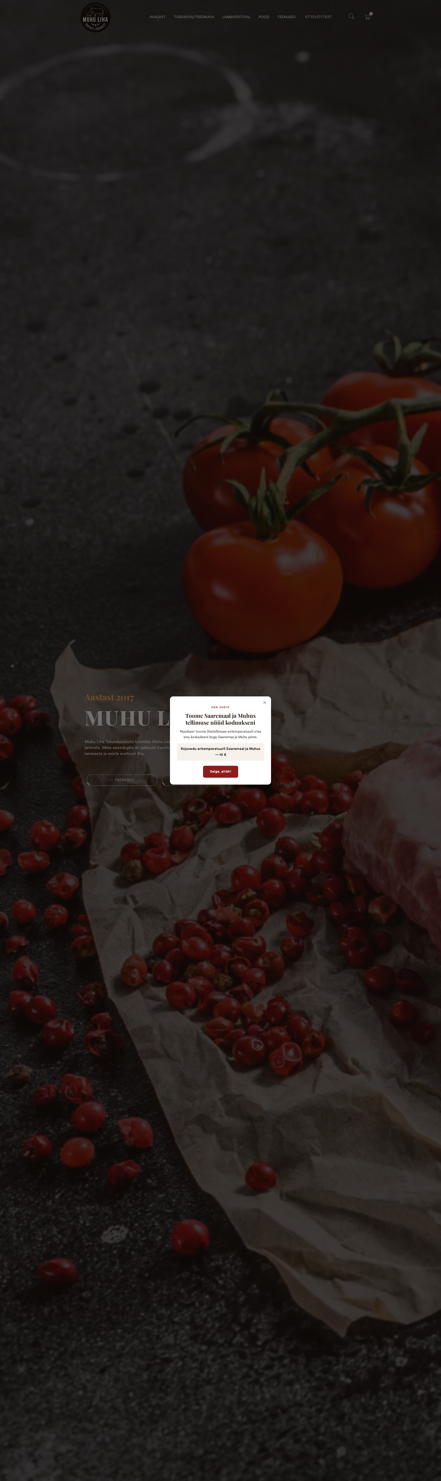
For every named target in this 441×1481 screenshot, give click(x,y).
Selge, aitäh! (220, 771)
